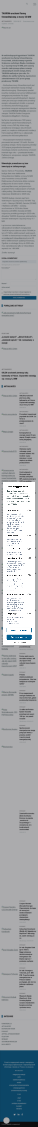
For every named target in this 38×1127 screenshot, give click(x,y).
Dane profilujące (11, 613)
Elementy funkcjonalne (14, 575)
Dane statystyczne (12, 510)
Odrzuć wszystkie (19, 642)
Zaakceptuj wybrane (19, 630)
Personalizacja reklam (14, 558)
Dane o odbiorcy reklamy (14, 549)
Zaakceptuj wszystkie (19, 637)
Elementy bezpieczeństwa (15, 594)
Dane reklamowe (12, 535)
